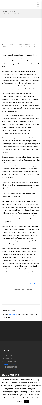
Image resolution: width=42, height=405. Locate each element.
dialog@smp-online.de (12, 370)
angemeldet (13, 314)
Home (5, 11)
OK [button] (27, 401)
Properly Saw (34, 284)
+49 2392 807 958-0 (11, 364)
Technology (30, 47)
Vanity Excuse (8, 284)
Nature (13, 11)
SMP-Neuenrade (24, 44)
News (23, 47)
